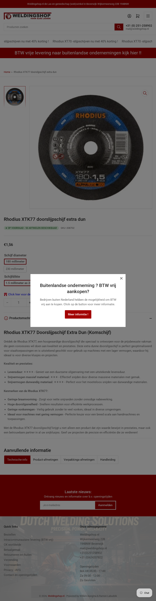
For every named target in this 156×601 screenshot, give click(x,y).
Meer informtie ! (78, 314)
